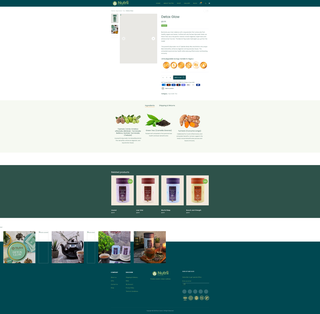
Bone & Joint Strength (193, 210)
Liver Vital (139, 210)
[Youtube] (201, 291)
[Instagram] (190, 291)
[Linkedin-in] (195, 291)
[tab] (150, 106)
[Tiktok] (206, 291)
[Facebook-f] (184, 291)
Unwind (113, 210)
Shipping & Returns (167, 105)
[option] (114, 18)
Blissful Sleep (165, 210)
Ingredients (150, 105)
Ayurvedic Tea (120, 11)
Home (113, 11)
